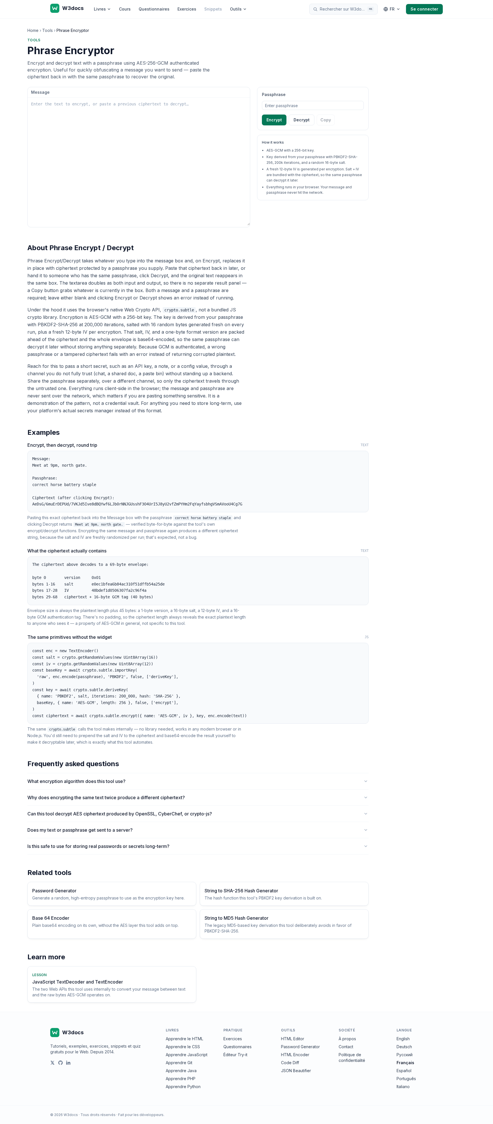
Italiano (403, 1086)
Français (405, 1062)
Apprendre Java (181, 1070)
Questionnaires (154, 9)
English (403, 1038)
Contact (346, 1046)
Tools (47, 30)
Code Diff (290, 1062)
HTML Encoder (295, 1054)
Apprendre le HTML (184, 1038)
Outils (236, 9)
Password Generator (300, 1046)
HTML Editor (292, 1038)
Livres (100, 9)
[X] (52, 1062)
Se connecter (424, 9)
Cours (125, 9)
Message (40, 92)
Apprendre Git (179, 1062)
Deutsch (404, 1046)
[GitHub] (60, 1062)
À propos (347, 1038)
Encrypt (274, 119)
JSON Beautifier (296, 1070)
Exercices (186, 9)
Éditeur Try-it (235, 1054)
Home (33, 30)
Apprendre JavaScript (186, 1054)
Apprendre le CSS (183, 1046)
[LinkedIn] (68, 1062)
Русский (405, 1054)
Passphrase (274, 94)
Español (404, 1070)
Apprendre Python (183, 1086)
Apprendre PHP (180, 1078)
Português (406, 1078)
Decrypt (302, 119)
